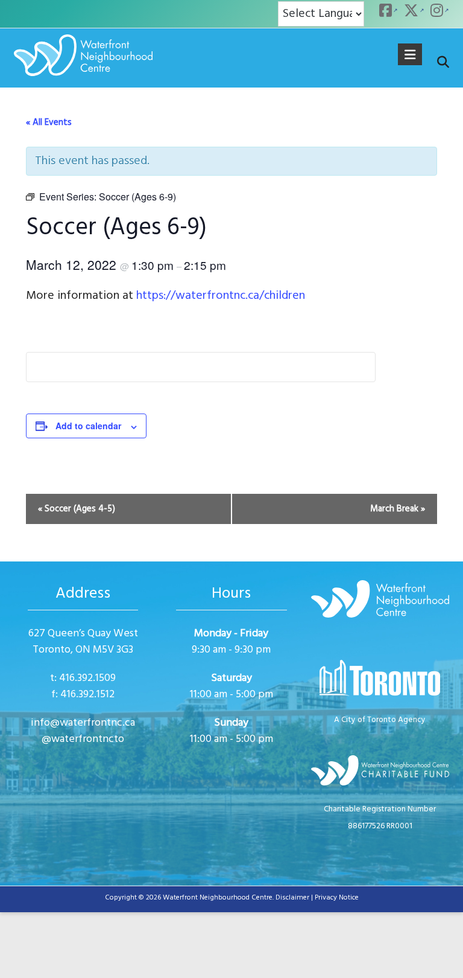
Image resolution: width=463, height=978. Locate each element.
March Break (397, 509)
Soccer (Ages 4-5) (76, 509)
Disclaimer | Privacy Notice (317, 898)
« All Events (49, 122)
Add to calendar (88, 426)
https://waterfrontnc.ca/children (220, 295)
